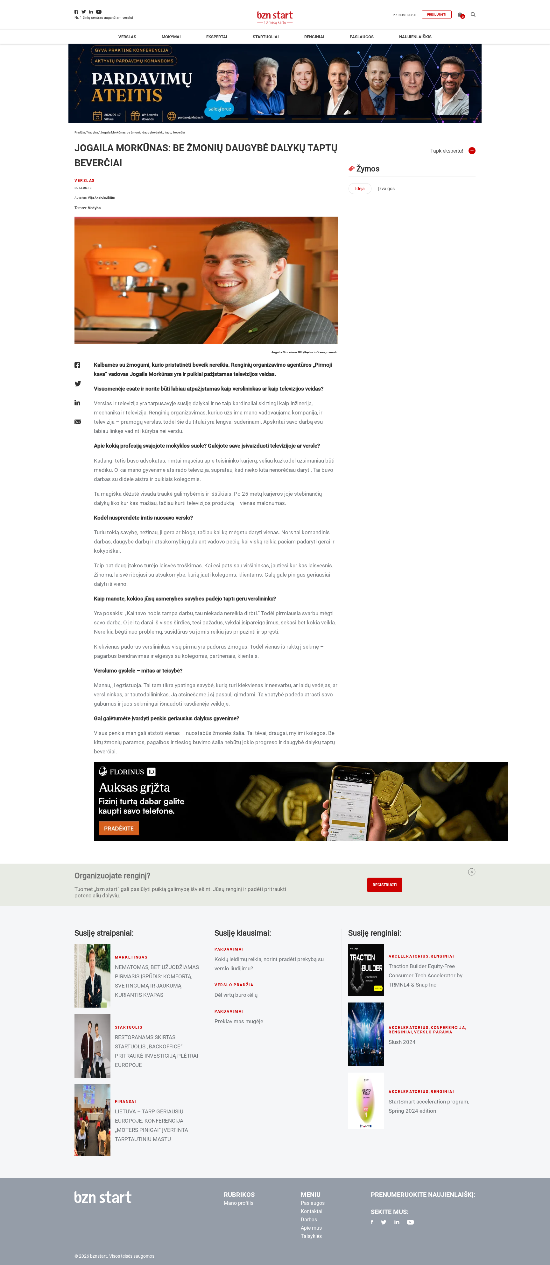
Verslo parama (433, 1032)
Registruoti (385, 885)
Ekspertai (216, 36)
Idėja (360, 188)
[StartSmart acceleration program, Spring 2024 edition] (366, 1101)
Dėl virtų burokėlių (236, 995)
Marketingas (131, 957)
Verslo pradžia (234, 985)
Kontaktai (311, 1211)
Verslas (127, 36)
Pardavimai (229, 949)
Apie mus (311, 1228)
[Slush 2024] (366, 1034)
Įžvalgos (386, 188)
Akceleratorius (409, 956)
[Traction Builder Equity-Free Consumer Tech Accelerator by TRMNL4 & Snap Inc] (366, 970)
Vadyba (92, 132)
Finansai (126, 1101)
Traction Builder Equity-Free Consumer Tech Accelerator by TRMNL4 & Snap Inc (425, 975)
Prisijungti (436, 14)
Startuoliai (266, 36)
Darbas (309, 1220)
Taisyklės (311, 1236)
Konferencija (448, 1027)
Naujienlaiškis (415, 36)
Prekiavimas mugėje (239, 1021)
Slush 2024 (402, 1042)
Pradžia (79, 132)
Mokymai (171, 36)
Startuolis (129, 1027)
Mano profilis (238, 1203)
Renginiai (314, 36)
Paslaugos (362, 36)
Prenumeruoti (404, 15)
